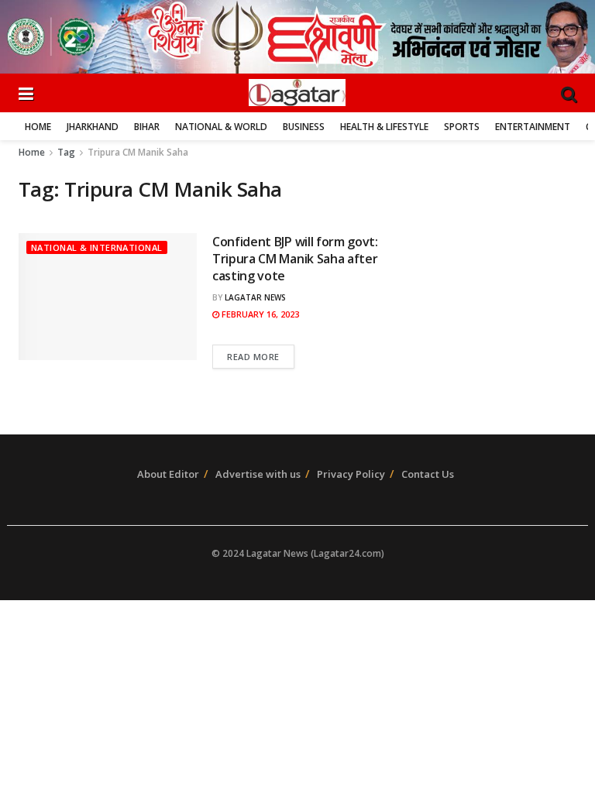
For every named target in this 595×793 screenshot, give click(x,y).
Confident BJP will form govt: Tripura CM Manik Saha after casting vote (295, 259)
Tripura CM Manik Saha (138, 152)
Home (38, 126)
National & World (221, 126)
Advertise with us (258, 474)
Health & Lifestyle (384, 126)
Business (304, 126)
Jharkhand (93, 126)
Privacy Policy (351, 474)
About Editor (168, 474)
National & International (97, 247)
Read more (253, 356)
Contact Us (427, 474)
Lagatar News (255, 297)
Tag (66, 152)
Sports (462, 126)
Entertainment (532, 126)
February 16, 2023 (259, 314)
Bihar (147, 126)
